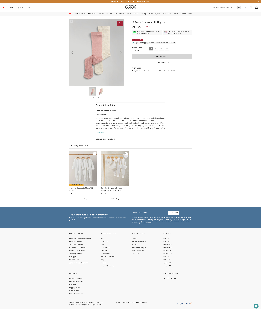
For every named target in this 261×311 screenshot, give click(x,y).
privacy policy (166, 219)
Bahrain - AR (167, 247)
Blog (102, 260)
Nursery (134, 244)
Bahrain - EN (167, 244)
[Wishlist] (94, 153)
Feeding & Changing (139, 247)
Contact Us (104, 241)
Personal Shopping (107, 266)
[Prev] (72, 52)
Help (102, 238)
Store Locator (25, 7)
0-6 (151, 48)
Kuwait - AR (167, 254)
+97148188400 (147, 222)
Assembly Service (75, 254)
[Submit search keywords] (239, 7)
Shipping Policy (74, 288)
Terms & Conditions (76, 244)
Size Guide (136, 50)
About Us (104, 250)
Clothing (135, 238)
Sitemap (104, 263)
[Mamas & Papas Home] (130, 7)
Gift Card (72, 284)
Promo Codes (74, 260)
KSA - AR (166, 260)
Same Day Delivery (76, 294)
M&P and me (105, 254)
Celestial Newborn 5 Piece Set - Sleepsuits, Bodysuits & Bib (114, 189)
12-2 (167, 48)
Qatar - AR (167, 266)
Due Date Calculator (108, 257)
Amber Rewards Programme (79, 263)
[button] (70, 14)
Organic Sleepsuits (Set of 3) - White (81, 189)
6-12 (161, 48)
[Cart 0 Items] (256, 7)
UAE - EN (166, 238)
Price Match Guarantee (77, 247)
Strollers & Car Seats (139, 241)
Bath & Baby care (138, 250)
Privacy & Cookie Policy (77, 250)
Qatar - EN (167, 263)
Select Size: (137, 48)
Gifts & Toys (136, 254)
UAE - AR (166, 241)
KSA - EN (166, 257)
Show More (100, 132)
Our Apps (72, 257)
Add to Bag (83, 199)
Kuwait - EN (167, 250)
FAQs (102, 244)
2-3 (156, 48)
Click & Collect (74, 291)
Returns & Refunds (75, 241)
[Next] (121, 52)
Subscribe (173, 213)
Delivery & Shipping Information (80, 238)
